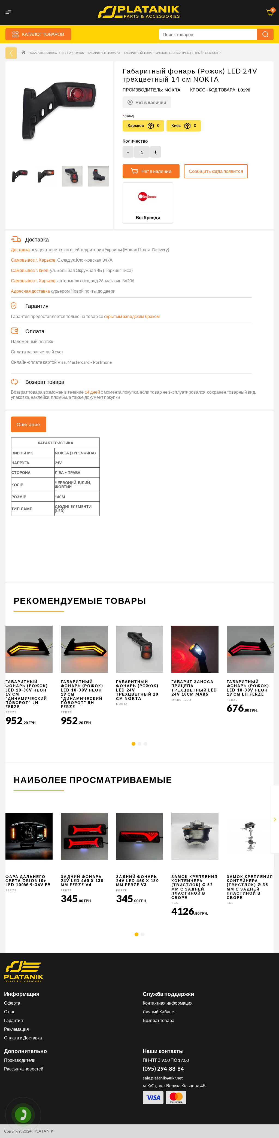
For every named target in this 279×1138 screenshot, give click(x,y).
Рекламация (16, 1029)
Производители (19, 1060)
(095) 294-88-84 (163, 1068)
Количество (135, 141)
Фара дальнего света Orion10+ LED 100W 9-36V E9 (27, 880)
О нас (9, 1011)
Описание (28, 424)
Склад (129, 116)
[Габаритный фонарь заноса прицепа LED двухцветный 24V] (275, 820)
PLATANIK (44, 1131)
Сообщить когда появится (216, 171)
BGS (174, 902)
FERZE (11, 712)
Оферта (12, 1002)
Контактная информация (168, 1002)
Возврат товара (158, 1020)
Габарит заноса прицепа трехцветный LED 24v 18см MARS (194, 687)
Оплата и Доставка (23, 1037)
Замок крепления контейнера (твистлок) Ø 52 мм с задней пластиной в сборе (194, 887)
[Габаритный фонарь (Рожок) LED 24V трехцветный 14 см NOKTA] (20, 176)
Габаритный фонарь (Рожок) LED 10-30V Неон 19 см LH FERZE (248, 687)
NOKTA (172, 89)
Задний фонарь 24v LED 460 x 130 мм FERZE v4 (82, 880)
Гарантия (13, 1020)
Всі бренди (148, 217)
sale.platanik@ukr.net (163, 1077)
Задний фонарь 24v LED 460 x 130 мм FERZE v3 (137, 880)
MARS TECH (181, 699)
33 (11, 53)
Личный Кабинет (159, 1011)
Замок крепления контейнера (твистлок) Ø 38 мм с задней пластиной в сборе (250, 887)
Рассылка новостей (23, 1068)
